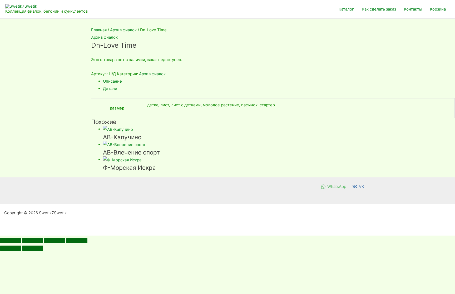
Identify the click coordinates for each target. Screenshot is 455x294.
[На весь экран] (32, 240)
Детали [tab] (110, 88)
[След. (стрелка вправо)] (32, 248)
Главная (99, 29)
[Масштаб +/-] (10, 240)
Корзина (438, 9)
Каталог (346, 9)
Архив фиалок (123, 29)
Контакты (413, 9)
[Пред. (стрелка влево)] (10, 248)
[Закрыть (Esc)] (76, 240)
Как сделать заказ (379, 9)
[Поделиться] (54, 240)
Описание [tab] (112, 81)
